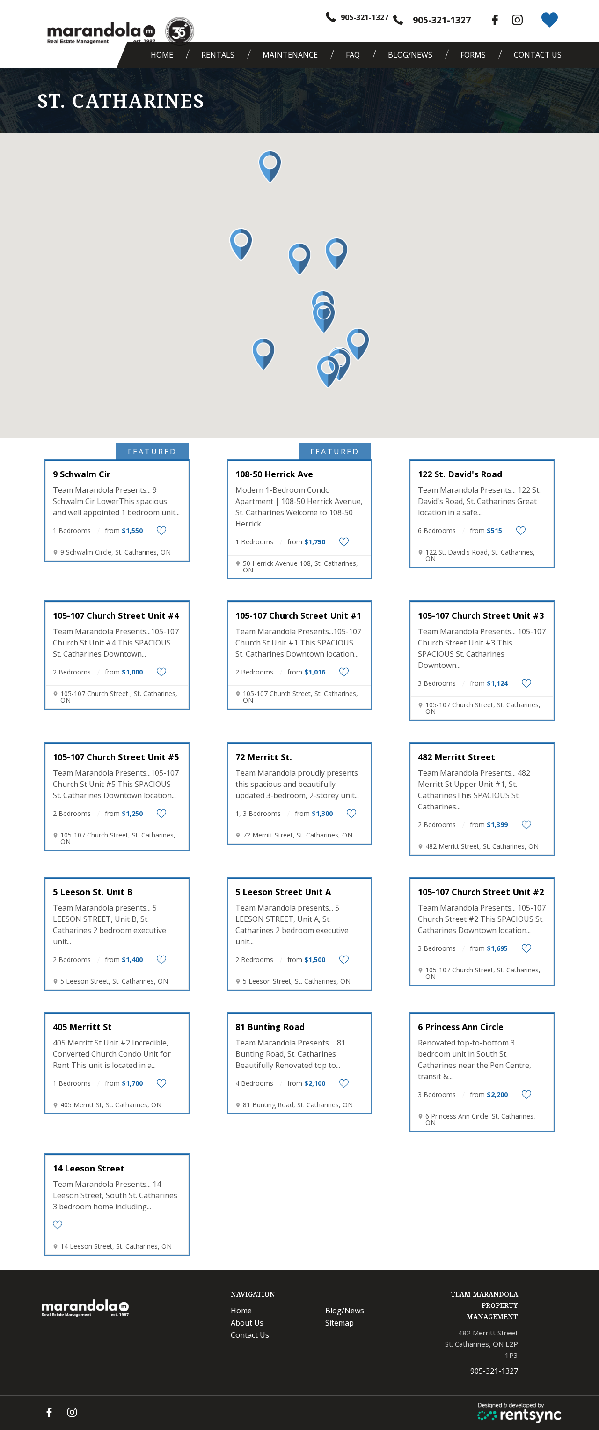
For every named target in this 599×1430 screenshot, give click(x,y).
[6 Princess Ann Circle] (482, 1013)
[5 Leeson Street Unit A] (299, 878)
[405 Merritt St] (117, 1013)
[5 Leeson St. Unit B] (117, 878)
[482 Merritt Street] (482, 743)
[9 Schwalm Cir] (117, 460)
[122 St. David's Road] (482, 460)
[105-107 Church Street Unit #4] (117, 601)
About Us (247, 1323)
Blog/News (410, 55)
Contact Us (538, 55)
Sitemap (339, 1323)
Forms (473, 55)
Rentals (217, 55)
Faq (353, 55)
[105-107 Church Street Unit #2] (482, 878)
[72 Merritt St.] (299, 743)
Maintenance (290, 55)
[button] (270, 166)
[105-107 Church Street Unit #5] (117, 743)
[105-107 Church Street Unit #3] (482, 601)
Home (162, 55)
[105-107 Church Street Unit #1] (299, 601)
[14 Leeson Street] (117, 1154)
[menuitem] (164, 55)
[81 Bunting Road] (299, 1013)
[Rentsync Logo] (519, 1413)
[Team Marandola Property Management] (100, 33)
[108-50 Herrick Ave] (299, 460)
